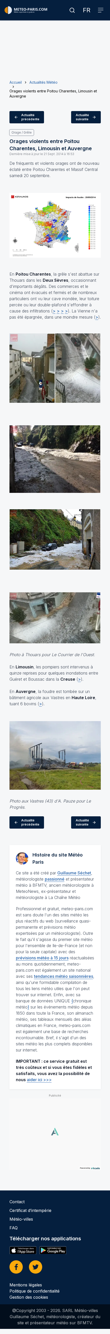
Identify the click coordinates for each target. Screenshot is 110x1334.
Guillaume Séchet (74, 872)
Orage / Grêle (22, 132)
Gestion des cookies (28, 1297)
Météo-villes (21, 1219)
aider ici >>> (39, 1079)
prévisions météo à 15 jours (42, 957)
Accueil (15, 82)
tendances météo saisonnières (63, 976)
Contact (17, 1201)
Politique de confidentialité (34, 1291)
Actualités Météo (43, 82)
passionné (54, 879)
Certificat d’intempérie (30, 1210)
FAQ (13, 1227)
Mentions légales (25, 1284)
